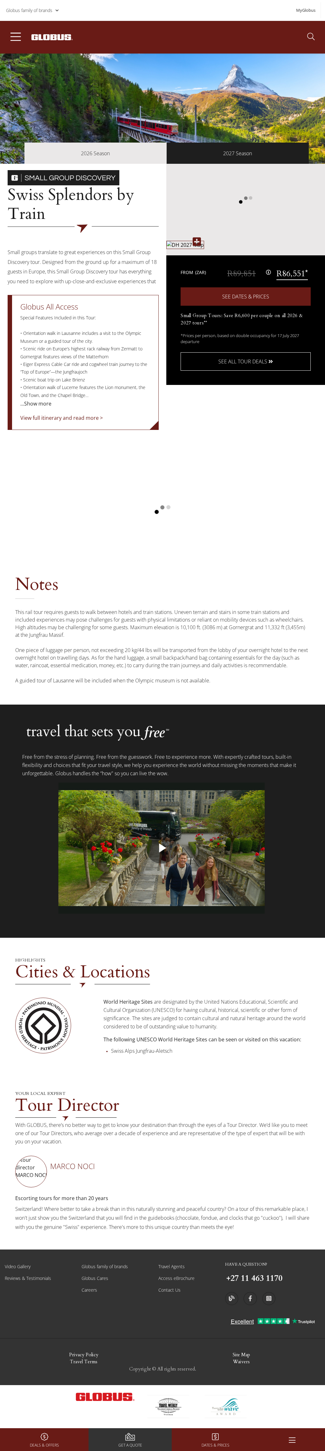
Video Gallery (17, 1266)
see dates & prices (245, 296)
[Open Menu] (292, 1439)
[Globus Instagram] (268, 1298)
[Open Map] (185, 244)
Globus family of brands (29, 10)
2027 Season (237, 153)
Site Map (241, 1355)
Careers (89, 1290)
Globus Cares (95, 1278)
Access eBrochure (176, 1278)
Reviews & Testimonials (28, 1278)
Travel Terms (83, 1361)
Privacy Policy (83, 1355)
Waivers (241, 1361)
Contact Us (169, 1290)
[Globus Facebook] (250, 1298)
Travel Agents (171, 1266)
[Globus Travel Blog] (231, 1298)
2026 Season (95, 153)
